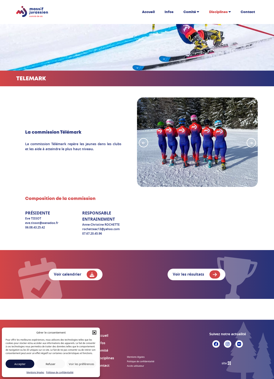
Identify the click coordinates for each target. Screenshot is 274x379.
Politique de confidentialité (59, 372)
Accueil (148, 12)
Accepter (20, 364)
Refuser (50, 364)
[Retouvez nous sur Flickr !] (239, 344)
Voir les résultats (189, 274)
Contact (248, 12)
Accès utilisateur (135, 366)
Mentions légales (35, 372)
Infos (169, 12)
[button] (94, 332)
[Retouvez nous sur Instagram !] (227, 344)
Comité (189, 12)
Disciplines (218, 12)
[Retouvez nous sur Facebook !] (216, 344)
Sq (228, 363)
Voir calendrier (68, 274)
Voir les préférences (81, 364)
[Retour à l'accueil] (32, 12)
